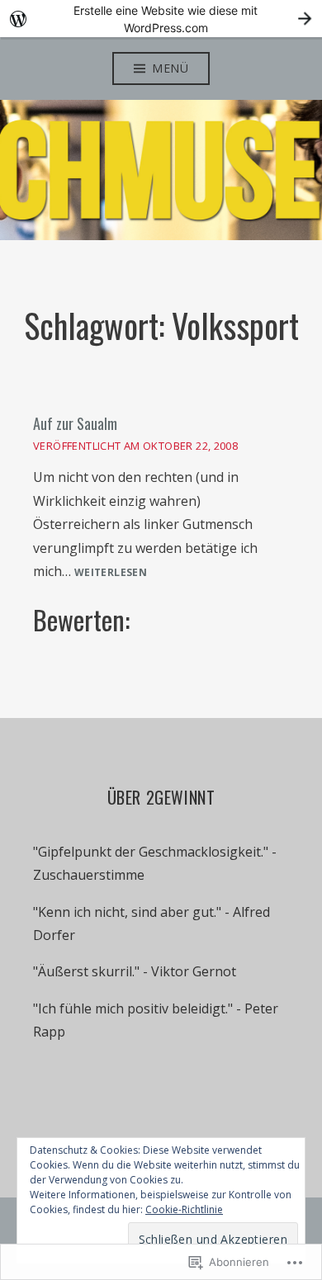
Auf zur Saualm (75, 423)
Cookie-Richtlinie (184, 1209)
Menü (170, 68)
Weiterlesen (110, 573)
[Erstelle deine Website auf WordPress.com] (161, 18)
